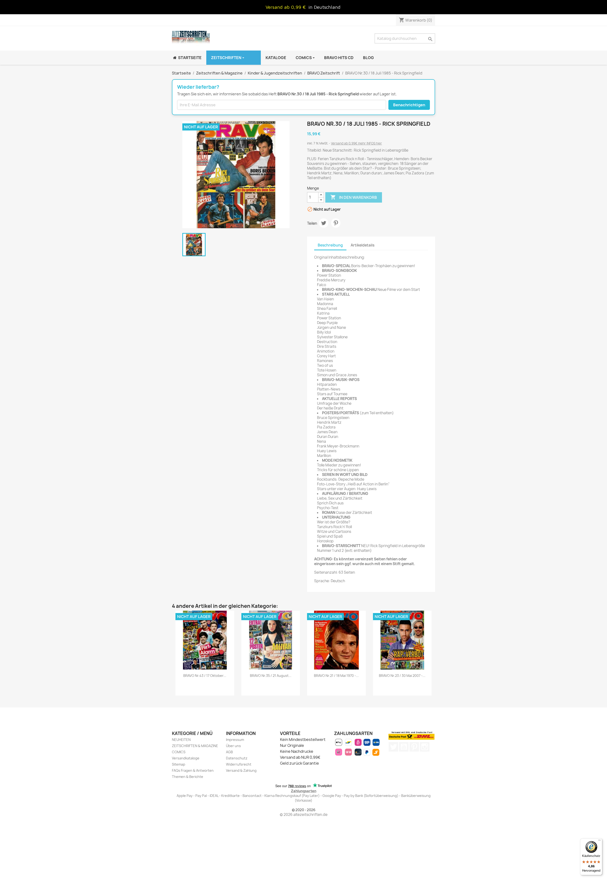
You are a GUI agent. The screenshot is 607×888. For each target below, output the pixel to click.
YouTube (404, 747)
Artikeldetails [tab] (362, 245)
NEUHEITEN (181, 739)
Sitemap (178, 764)
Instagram (424, 747)
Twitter (393, 747)
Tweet (323, 223)
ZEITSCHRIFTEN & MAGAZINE (195, 746)
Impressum (235, 739)
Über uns (233, 746)
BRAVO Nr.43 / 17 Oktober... (204, 675)
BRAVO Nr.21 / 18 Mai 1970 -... (336, 675)
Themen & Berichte (187, 776)
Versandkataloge (185, 758)
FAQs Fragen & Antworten (193, 770)
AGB (229, 752)
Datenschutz (236, 758)
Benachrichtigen (409, 104)
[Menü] (599, 841)
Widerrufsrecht (238, 764)
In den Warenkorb (353, 197)
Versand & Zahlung (241, 770)
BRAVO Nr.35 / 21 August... (270, 675)
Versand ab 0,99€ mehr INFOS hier (356, 143)
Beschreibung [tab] (330, 245)
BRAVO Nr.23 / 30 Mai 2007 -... (402, 675)
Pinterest (335, 223)
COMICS (178, 752)
